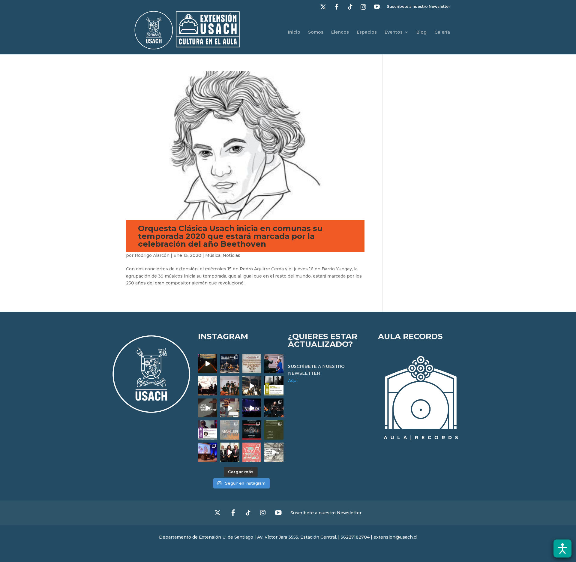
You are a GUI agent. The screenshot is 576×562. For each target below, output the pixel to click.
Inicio (294, 32)
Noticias (231, 255)
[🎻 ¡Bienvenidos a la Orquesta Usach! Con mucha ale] (229, 385)
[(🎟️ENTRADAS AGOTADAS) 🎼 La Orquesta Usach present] (229, 430)
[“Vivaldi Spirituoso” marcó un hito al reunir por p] (252, 408)
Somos (315, 32)
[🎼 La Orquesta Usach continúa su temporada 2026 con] (252, 430)
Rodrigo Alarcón (152, 255)
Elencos (340, 32)
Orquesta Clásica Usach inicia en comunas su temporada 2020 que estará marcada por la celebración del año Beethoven (230, 236)
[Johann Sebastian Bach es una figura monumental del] (229, 363)
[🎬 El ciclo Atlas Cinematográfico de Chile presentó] (207, 452)
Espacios (367, 32)
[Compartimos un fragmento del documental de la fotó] (207, 408)
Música (212, 255)
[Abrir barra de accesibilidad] (563, 548)
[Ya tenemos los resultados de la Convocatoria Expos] (274, 430)
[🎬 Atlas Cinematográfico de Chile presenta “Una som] (207, 430)
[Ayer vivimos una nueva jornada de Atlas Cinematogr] (207, 363)
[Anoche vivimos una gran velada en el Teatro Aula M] (274, 408)
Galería (442, 32)
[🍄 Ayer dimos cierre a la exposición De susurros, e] (229, 452)
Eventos (394, 32)
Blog (421, 32)
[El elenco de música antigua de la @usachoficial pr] (252, 363)
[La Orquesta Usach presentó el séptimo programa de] (252, 385)
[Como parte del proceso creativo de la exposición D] (274, 452)
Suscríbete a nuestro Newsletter (418, 7)
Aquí (293, 380)
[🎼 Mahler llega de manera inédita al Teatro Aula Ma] (229, 408)
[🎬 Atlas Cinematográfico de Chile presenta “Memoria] (274, 385)
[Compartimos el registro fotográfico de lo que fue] (274, 363)
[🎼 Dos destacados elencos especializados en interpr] (252, 452)
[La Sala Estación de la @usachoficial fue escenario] (207, 385)
